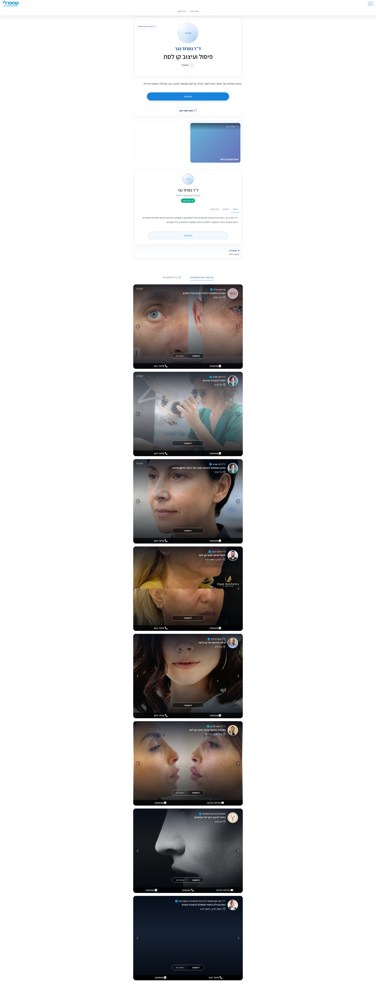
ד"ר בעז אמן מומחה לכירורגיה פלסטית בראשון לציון (202, 901)
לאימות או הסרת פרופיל (145, 26)
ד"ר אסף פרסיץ (218, 639)
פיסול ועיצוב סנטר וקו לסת (212, 555)
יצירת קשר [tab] (214, 209)
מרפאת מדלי (219, 289)
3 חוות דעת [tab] (180, 880)
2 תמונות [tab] (188, 443)
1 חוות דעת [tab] (180, 792)
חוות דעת (195, 11)
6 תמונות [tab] (196, 356)
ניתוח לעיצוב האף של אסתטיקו (209, 817)
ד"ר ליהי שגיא (219, 377)
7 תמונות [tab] (196, 967)
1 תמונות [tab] (188, 530)
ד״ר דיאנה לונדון (217, 726)
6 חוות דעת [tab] (180, 356)
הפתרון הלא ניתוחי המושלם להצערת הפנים (203, 904)
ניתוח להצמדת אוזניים (214, 380)
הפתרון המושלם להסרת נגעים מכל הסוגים (204, 293)
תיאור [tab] (235, 209)
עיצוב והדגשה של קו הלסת (212, 642)
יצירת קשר (181, 11)
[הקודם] (238, 326)
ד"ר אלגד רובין (218, 551)
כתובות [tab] (226, 209)
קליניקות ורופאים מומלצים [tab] (201, 277)
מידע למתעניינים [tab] (170, 277)
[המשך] (138, 326)
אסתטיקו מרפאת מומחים (214, 813)
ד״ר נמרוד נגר (188, 48)
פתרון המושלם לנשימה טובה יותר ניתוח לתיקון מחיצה (198, 467)
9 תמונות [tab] (188, 705)
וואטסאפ (188, 96)
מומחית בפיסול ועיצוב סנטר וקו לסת (207, 729)
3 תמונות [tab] (188, 618)
